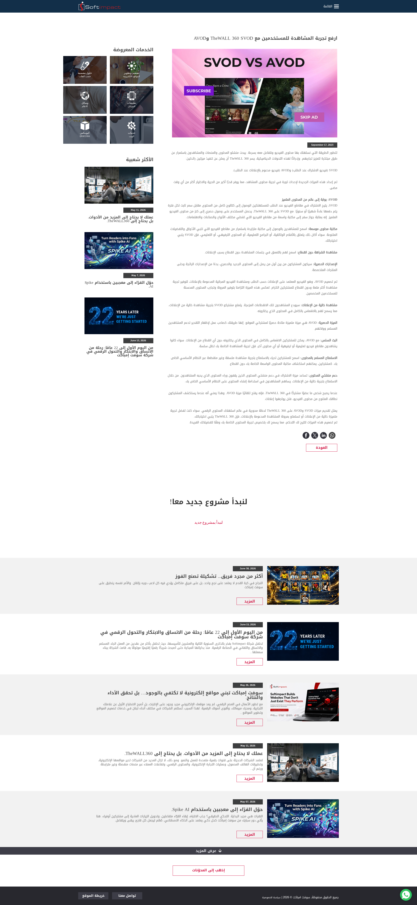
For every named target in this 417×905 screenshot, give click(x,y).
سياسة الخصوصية (271, 897)
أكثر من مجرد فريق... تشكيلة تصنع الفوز (219, 576)
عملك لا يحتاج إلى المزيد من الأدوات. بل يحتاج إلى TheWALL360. (120, 219)
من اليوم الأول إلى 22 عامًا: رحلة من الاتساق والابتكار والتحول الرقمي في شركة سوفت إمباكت (119, 351)
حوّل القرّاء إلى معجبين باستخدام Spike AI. (119, 284)
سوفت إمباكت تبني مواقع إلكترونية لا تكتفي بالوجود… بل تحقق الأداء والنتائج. (185, 695)
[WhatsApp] (332, 435)
